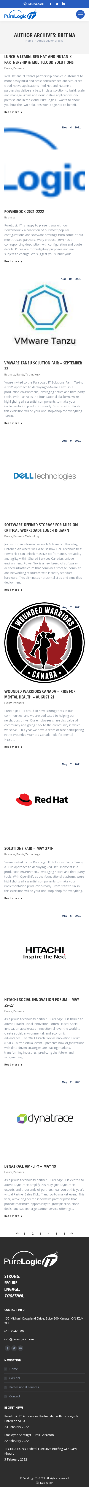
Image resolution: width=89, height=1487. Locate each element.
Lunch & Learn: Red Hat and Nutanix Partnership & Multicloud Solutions (39, 59)
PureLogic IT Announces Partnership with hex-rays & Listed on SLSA (41, 1418)
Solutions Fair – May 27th (29, 848)
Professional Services (24, 1387)
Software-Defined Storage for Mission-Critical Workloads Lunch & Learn (41, 527)
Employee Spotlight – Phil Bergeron (29, 1435)
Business (9, 217)
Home (13, 1369)
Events (8, 68)
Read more (11, 112)
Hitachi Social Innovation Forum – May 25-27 (41, 1002)
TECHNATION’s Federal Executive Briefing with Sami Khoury (40, 1451)
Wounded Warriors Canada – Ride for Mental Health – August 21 (40, 694)
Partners (18, 68)
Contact (14, 1396)
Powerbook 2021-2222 (24, 211)
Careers (14, 1378)
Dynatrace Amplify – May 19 (30, 1166)
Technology (32, 374)
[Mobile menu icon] (80, 14)
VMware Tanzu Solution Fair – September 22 (43, 365)
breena (66, 35)
